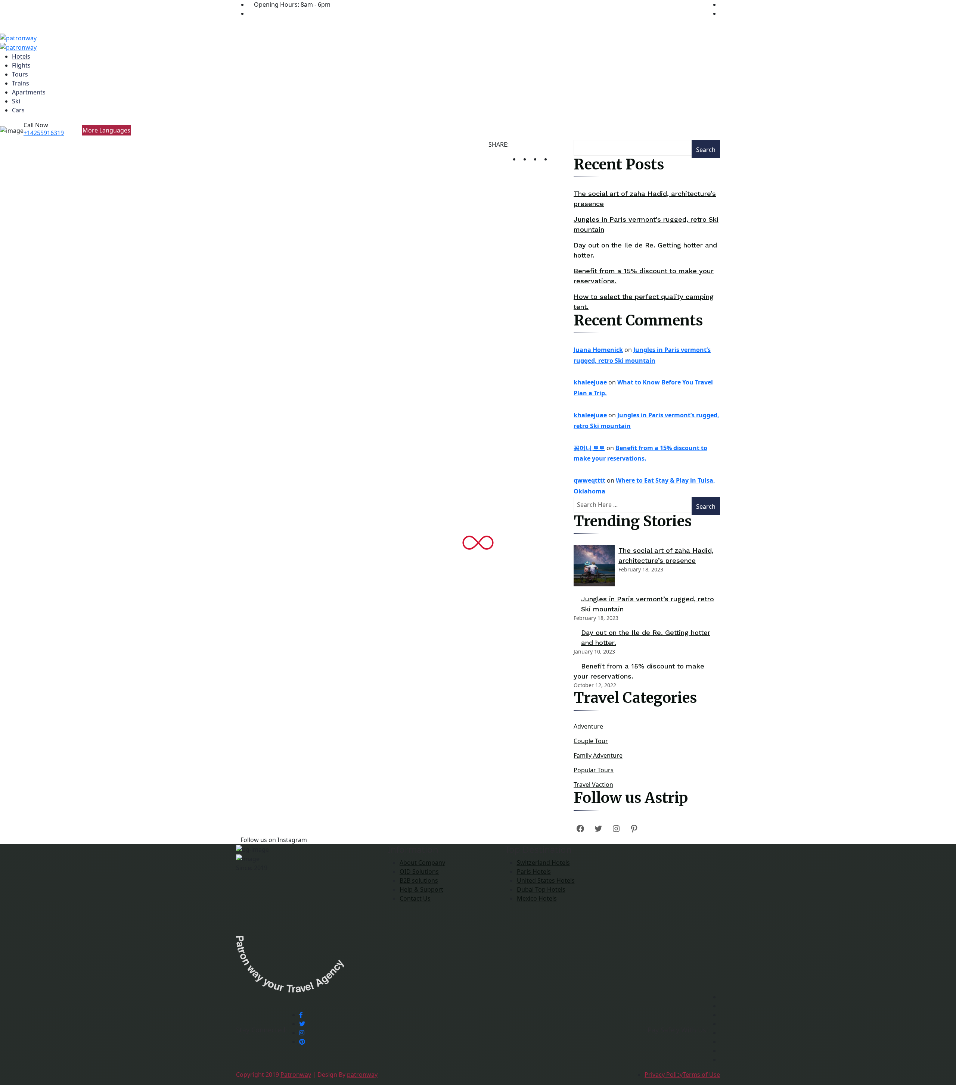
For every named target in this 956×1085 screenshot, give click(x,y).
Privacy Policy (664, 1074)
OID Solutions (419, 871)
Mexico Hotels (537, 898)
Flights (21, 65)
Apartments (29, 92)
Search (706, 150)
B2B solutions (419, 880)
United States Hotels (546, 880)
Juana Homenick (598, 350)
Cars (18, 110)
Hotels (21, 56)
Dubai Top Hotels (541, 889)
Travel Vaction (593, 784)
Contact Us (415, 898)
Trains (20, 83)
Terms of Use (701, 1074)
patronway (362, 1074)
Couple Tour (591, 741)
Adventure (588, 726)
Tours (20, 74)
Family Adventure (598, 755)
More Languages (106, 130)
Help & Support (421, 889)
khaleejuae (590, 382)
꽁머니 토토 (589, 448)
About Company (422, 862)
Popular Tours (594, 770)
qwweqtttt (589, 480)
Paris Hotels (534, 871)
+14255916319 (44, 133)
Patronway (295, 1074)
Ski (16, 101)
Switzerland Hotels (543, 862)
